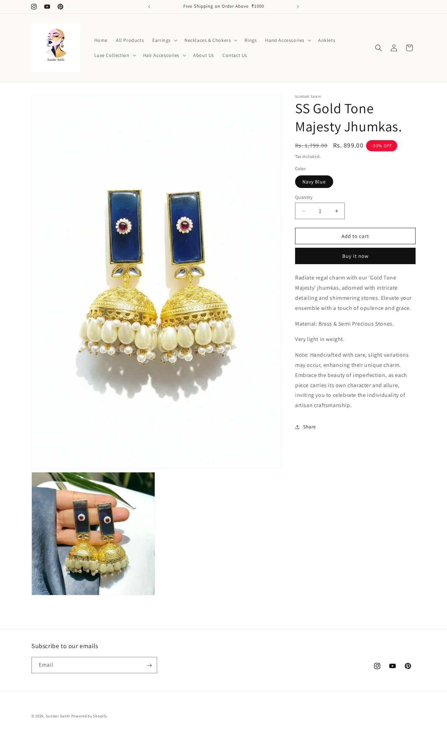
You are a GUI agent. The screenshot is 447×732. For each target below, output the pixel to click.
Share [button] (309, 426)
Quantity (304, 197)
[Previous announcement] (149, 6)
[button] (164, 40)
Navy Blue (314, 182)
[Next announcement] (298, 6)
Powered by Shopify (89, 715)
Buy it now (355, 256)
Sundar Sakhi (58, 715)
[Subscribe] (149, 665)
